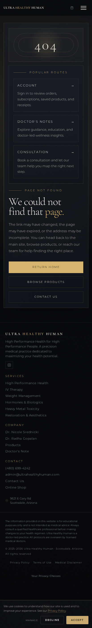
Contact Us (45, 296)
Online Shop (15, 487)
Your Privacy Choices (46, 575)
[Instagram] (9, 365)
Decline (52, 620)
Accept (77, 620)
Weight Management (23, 396)
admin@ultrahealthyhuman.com (32, 474)
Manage (32, 620)
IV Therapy (14, 390)
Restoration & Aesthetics (25, 415)
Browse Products (46, 282)
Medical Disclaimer (68, 562)
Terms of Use (42, 562)
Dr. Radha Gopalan (21, 438)
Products (13, 445)
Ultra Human (24, 8)
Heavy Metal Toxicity (22, 409)
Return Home (46, 267)
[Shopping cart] (72, 8)
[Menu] (83, 8)
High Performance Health (26, 383)
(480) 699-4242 (17, 468)
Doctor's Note (17, 451)
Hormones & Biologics (24, 402)
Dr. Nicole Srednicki (22, 432)
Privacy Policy (20, 562)
